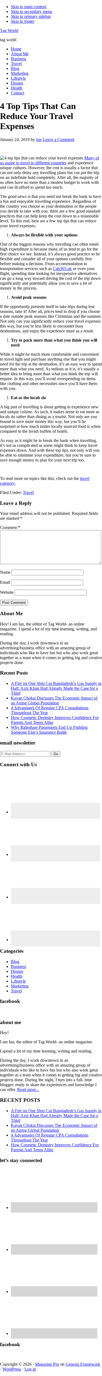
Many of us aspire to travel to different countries (49, 160)
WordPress (11, 1369)
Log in (30, 1369)
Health (16, 976)
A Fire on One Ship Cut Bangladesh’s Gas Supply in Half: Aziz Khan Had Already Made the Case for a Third (56, 688)
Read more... (28, 1089)
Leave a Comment (58, 139)
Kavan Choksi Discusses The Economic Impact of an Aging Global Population (54, 700)
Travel (28, 492)
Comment (10, 527)
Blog (15, 961)
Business (18, 966)
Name (5, 572)
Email (5, 582)
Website (7, 592)
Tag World (9, 30)
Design (17, 971)
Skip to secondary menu (31, 11)
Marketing (20, 986)
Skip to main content (28, 6)
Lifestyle (18, 981)
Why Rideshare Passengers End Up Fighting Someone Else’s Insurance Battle (49, 729)
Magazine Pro (47, 1364)
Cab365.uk (62, 268)
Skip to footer (22, 21)
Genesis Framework (83, 1364)
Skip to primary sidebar (31, 16)
